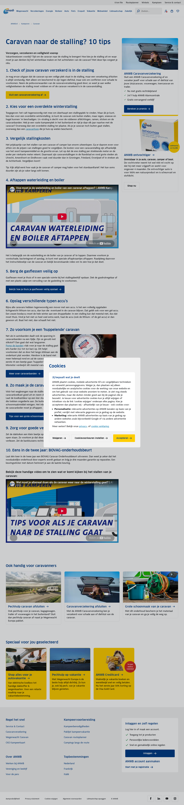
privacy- (83, 426)
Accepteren (122, 438)
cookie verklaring (100, 426)
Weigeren (57, 438)
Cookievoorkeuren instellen (89, 438)
